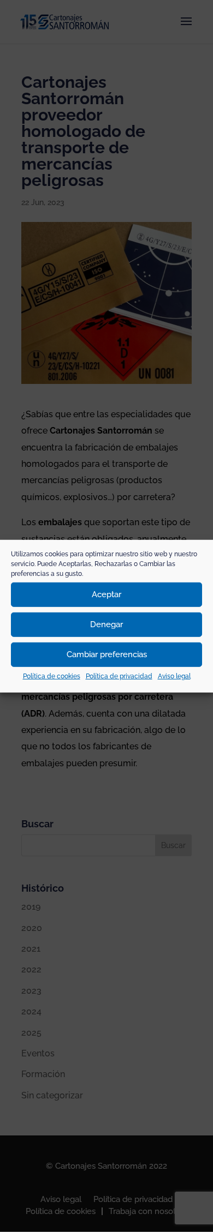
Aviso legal (174, 676)
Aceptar (106, 594)
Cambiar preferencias (107, 654)
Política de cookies (51, 676)
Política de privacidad (119, 676)
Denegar (106, 624)
